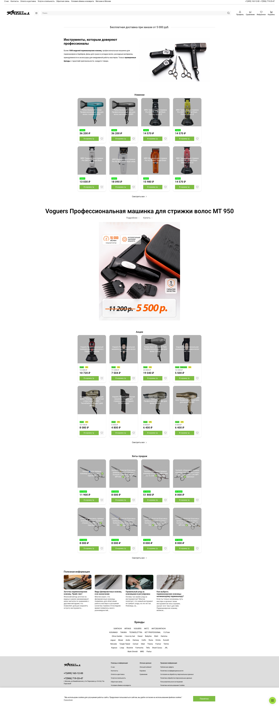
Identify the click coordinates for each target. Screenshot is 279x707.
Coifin (144, 640)
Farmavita (139, 648)
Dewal (140, 636)
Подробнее (132, 217)
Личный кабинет (146, 667)
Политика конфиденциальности (171, 671)
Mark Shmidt (133, 651)
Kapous (114, 648)
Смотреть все (138, 196)
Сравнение (143, 674)
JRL (166, 648)
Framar (158, 644)
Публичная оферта (167, 667)
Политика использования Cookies (172, 685)
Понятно (204, 698)
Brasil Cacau (157, 648)
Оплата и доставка (28, 1)
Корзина (143, 671)
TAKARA (123, 632)
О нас (6, 1)
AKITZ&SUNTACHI (158, 629)
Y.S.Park (166, 632)
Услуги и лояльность (46, 1)
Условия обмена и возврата (82, 1)
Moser (120, 640)
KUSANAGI (113, 632)
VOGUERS (137, 629)
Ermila (158, 640)
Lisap (122, 648)
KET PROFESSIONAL (153, 632)
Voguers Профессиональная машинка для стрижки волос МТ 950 (139, 211)
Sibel (143, 644)
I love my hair (130, 636)
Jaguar (113, 640)
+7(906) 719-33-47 (267, 1)
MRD (142, 651)
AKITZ (146, 629)
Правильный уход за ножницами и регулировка (138, 592)
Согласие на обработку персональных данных (177, 674)
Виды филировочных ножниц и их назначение (108, 592)
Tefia (148, 648)
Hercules (113, 644)
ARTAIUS (127, 629)
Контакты (15, 1)
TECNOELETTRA (135, 632)
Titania (150, 644)
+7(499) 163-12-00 (252, 1)
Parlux (149, 651)
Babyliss (148, 636)
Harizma (164, 636)
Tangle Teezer (124, 644)
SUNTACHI (118, 629)
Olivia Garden (117, 636)
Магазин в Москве (103, 1)
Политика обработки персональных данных (176, 678)
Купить (147, 217)
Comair (135, 644)
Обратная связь (62, 1)
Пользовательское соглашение (171, 682)
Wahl (156, 636)
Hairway (136, 640)
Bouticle (130, 648)
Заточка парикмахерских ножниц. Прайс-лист (75, 592)
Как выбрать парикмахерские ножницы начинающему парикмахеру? (170, 593)
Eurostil (166, 640)
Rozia (151, 640)
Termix (166, 644)
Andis (128, 640)
